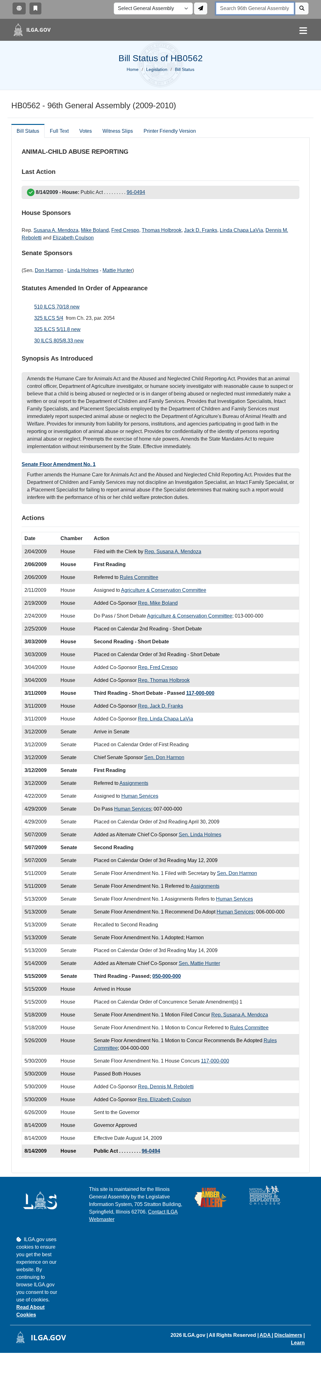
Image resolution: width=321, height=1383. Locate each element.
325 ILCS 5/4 (48, 318)
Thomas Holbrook (162, 230)
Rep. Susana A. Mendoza (173, 551)
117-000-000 (200, 693)
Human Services (139, 796)
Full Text (59, 131)
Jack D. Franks (200, 230)
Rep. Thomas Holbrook (164, 680)
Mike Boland (95, 230)
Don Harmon (49, 270)
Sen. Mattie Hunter (199, 963)
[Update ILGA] (200, 8)
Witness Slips (118, 131)
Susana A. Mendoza (56, 230)
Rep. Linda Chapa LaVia (165, 718)
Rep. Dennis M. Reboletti (166, 1086)
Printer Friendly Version (170, 131)
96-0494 (136, 192)
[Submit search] (301, 8)
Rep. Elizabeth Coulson (164, 1099)
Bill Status (28, 131)
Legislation (156, 69)
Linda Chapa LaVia (241, 230)
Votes (85, 131)
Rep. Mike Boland (158, 603)
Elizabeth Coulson (73, 237)
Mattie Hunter (117, 270)
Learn (298, 1342)
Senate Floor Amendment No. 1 (59, 464)
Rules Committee (139, 577)
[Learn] (35, 8)
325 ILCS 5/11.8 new (57, 329)
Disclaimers (288, 1335)
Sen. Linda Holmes (200, 834)
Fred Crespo (125, 230)
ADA (266, 1335)
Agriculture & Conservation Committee (163, 590)
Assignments (133, 783)
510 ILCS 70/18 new (57, 306)
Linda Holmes (82, 270)
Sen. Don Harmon (164, 757)
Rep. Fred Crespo (158, 667)
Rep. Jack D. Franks (160, 706)
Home (133, 69)
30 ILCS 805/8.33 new (59, 340)
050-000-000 (166, 976)
